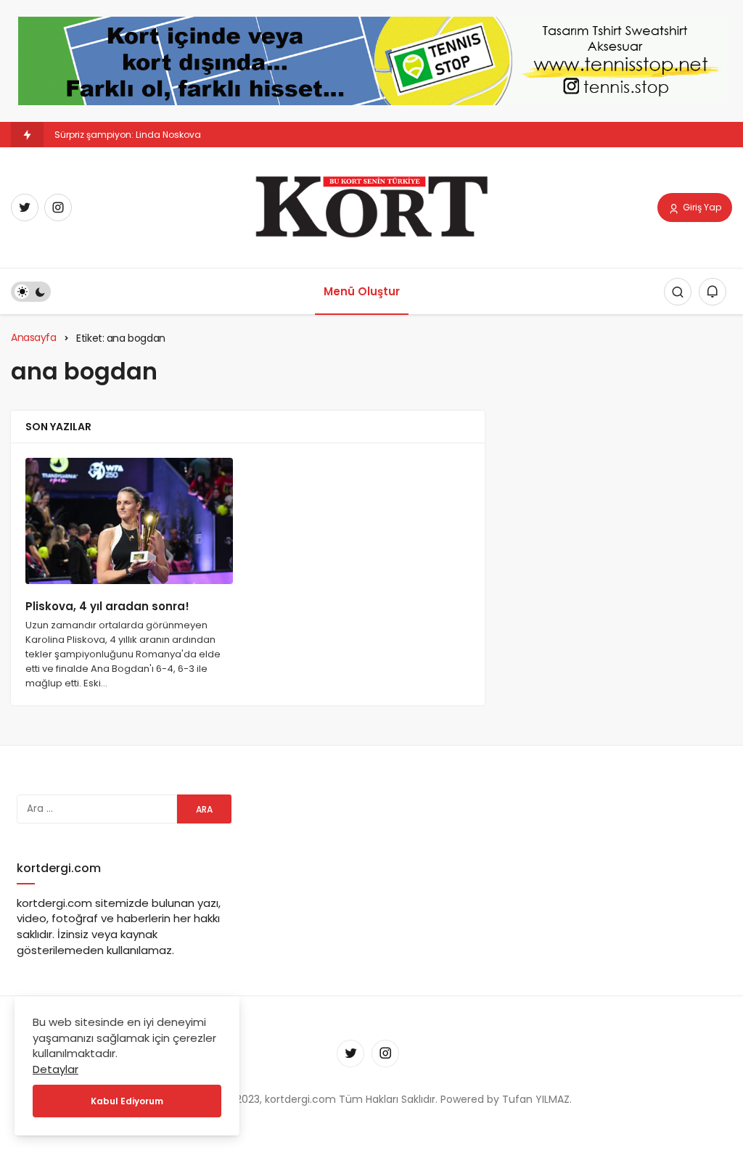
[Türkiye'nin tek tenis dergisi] (371, 206)
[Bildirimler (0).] (712, 291)
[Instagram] (58, 207)
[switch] (31, 292)
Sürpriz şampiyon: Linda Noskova (127, 134)
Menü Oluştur (362, 291)
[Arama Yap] (677, 291)
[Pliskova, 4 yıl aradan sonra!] (129, 521)
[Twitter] (24, 207)
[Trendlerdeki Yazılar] (27, 134)
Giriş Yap (701, 207)
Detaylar (55, 1069)
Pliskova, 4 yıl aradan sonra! (107, 606)
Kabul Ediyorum (127, 1101)
